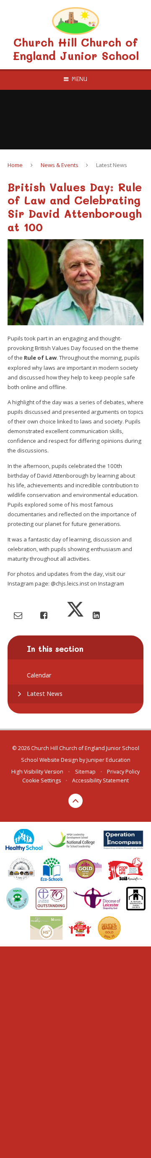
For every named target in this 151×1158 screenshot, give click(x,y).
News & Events (59, 165)
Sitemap (85, 771)
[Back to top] (75, 801)
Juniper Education (108, 759)
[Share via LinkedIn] (96, 615)
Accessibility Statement (100, 780)
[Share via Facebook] (43, 615)
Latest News (111, 165)
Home (15, 165)
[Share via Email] (18, 615)
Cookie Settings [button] (41, 780)
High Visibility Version (37, 771)
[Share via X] (75, 615)
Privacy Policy (123, 771)
